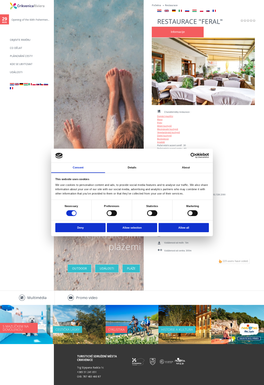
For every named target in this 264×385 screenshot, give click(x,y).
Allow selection (132, 227)
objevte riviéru (20, 39)
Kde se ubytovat (21, 64)
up (220, 261)
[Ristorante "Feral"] (30, 84)
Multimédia (37, 297)
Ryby (159, 123)
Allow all (183, 227)
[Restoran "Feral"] (12, 84)
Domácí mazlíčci (165, 116)
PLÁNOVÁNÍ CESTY (21, 56)
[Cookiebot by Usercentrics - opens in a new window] (193, 155)
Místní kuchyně (164, 126)
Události (16, 72)
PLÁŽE (131, 268)
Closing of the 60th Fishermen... (30, 19)
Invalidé (161, 142)
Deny (80, 227)
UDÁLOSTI (107, 268)
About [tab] (186, 167)
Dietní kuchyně (164, 135)
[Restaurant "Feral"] (17, 84)
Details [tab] (132, 167)
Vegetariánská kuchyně (168, 132)
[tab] (178, 32)
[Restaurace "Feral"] (41, 84)
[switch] (112, 213)
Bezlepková (163, 139)
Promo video (87, 297)
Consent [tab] (78, 167)
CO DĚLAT (16, 48)
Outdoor (79, 268)
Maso (160, 119)
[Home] (7, 1)
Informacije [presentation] (178, 31)
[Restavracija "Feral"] (46, 84)
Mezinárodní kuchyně (167, 129)
